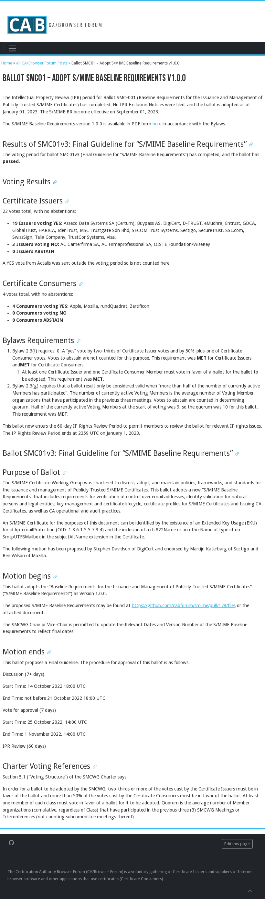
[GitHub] (11, 842)
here (157, 123)
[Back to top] (250, 890)
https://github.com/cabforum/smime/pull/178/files (184, 605)
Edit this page (237, 843)
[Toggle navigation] (12, 48)
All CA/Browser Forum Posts (42, 63)
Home (6, 63)
